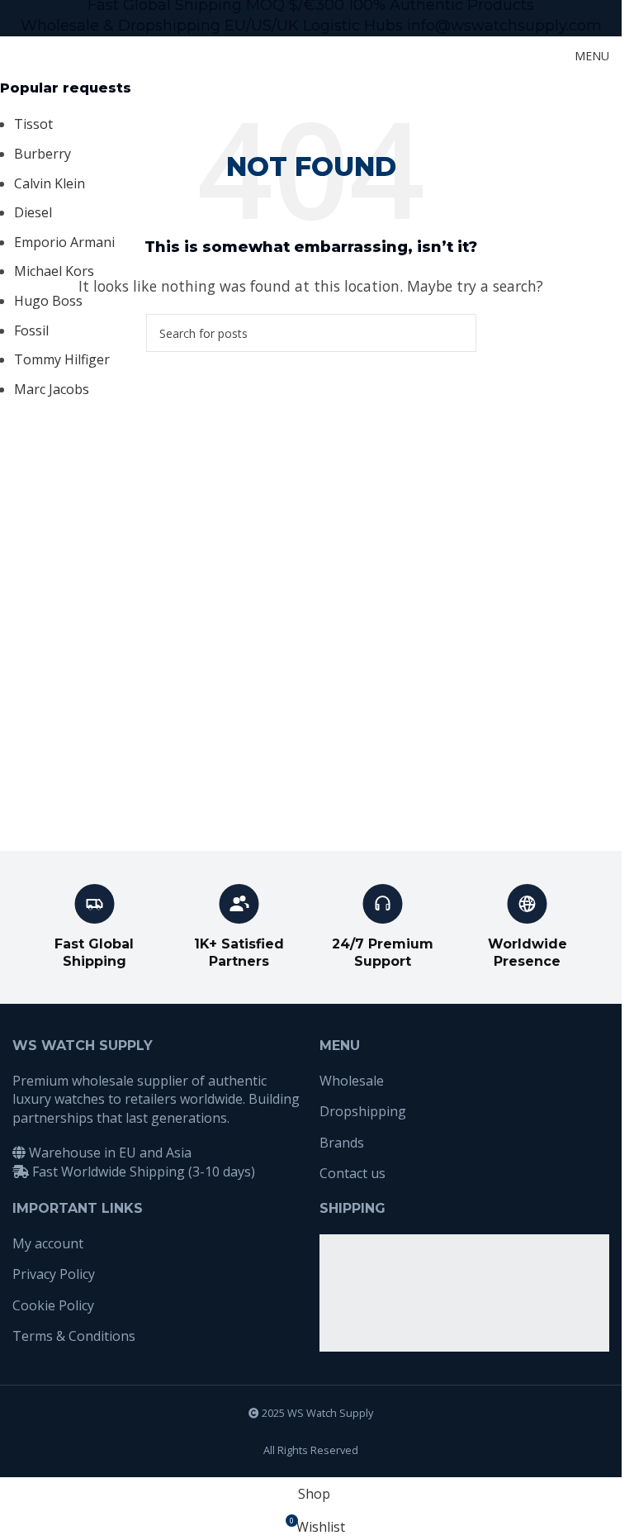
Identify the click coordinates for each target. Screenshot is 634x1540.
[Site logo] (53, 54)
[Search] (532, 56)
